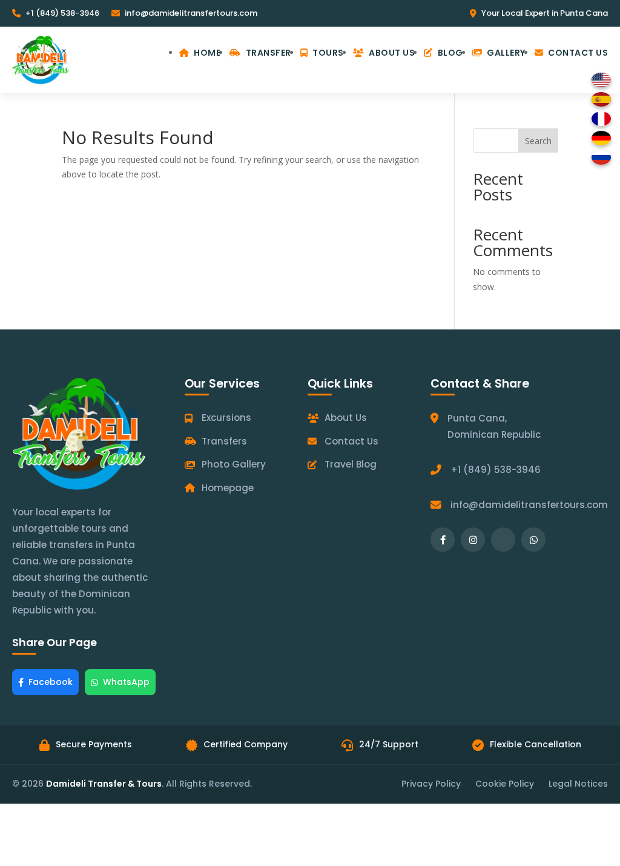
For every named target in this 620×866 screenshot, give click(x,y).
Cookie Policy (504, 784)
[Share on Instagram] (473, 539)
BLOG (450, 53)
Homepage (228, 487)
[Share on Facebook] (442, 539)
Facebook (50, 682)
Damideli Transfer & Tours (104, 784)
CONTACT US (578, 53)
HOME (207, 53)
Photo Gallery (234, 464)
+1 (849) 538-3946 (62, 13)
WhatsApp (126, 682)
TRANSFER (268, 53)
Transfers (224, 441)
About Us (346, 417)
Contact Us (351, 441)
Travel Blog (351, 464)
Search (538, 141)
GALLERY (506, 53)
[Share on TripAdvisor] (503, 539)
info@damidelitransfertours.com (191, 13)
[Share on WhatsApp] (533, 539)
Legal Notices (578, 784)
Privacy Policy (431, 784)
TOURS (328, 53)
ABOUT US (392, 53)
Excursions (226, 417)
